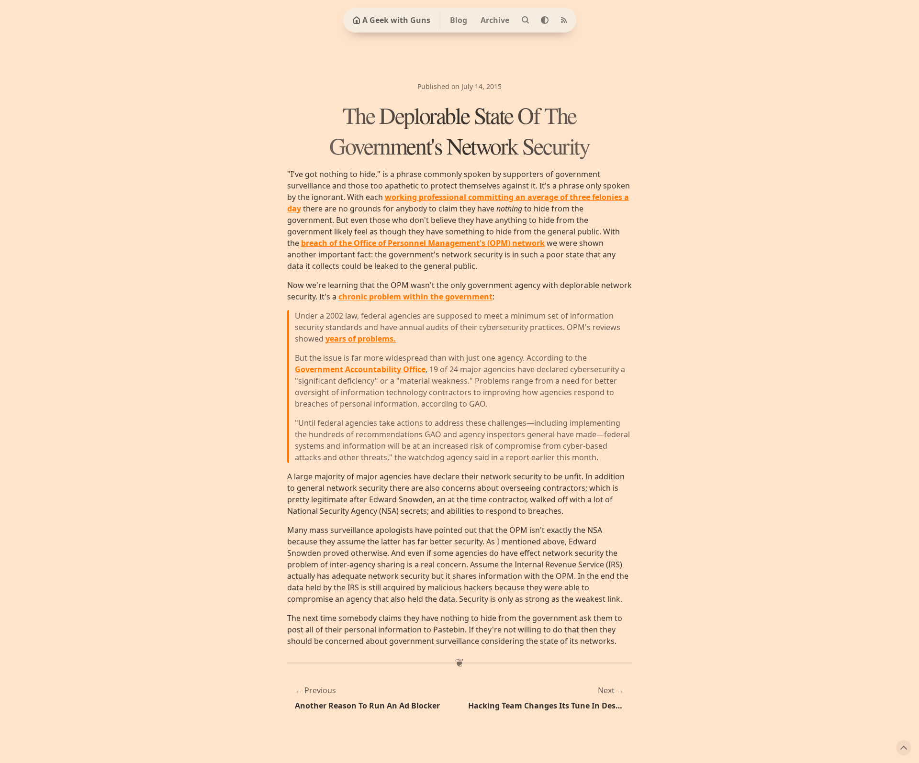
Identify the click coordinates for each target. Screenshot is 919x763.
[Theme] (544, 20)
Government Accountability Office (360, 369)
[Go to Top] (903, 747)
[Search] (525, 20)
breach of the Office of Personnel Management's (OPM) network (423, 243)
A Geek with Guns (396, 20)
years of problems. (360, 338)
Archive (495, 20)
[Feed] (563, 20)
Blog (458, 20)
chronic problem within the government (415, 296)
